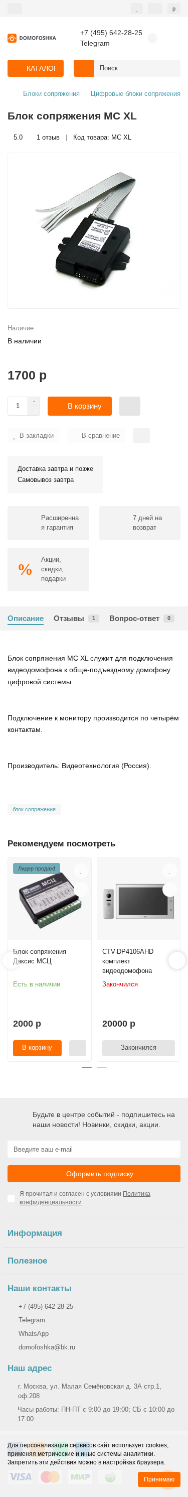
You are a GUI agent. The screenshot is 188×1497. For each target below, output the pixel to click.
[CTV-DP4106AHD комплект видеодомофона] (138, 901)
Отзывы (74, 618)
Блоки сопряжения (51, 93)
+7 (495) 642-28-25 (111, 33)
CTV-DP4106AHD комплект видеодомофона (127, 961)
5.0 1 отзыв (37, 137)
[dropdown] (15, 8)
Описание (26, 618)
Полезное (27, 1261)
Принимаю (159, 1479)
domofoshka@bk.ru (47, 1347)
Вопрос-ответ (139, 618)
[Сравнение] (155, 8)
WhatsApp (34, 1333)
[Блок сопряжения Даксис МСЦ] (49, 901)
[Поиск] (170, 68)
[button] (11, 960)
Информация (35, 1233)
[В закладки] (81, 870)
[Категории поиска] (84, 68)
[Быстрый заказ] (129, 406)
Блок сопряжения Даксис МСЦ (39, 956)
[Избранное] (137, 8)
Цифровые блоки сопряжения (135, 93)
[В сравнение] (81, 889)
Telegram (95, 43)
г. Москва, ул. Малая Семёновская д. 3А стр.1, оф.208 (89, 1391)
